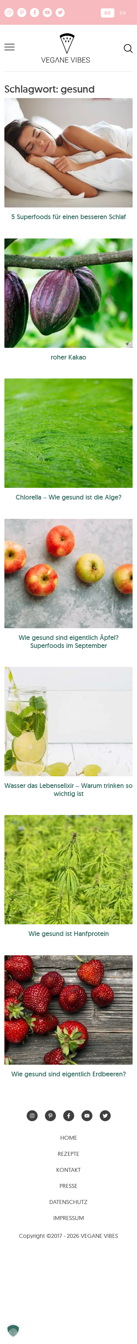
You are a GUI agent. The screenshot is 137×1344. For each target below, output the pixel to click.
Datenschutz (68, 1201)
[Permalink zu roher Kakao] (68, 293)
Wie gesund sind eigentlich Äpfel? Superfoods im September (69, 641)
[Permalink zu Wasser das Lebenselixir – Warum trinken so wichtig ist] (68, 721)
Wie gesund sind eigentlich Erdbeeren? (68, 1074)
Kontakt (68, 1169)
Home (68, 1137)
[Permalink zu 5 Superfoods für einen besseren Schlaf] (68, 152)
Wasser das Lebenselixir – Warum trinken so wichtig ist (68, 789)
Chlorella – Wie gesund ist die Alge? (69, 497)
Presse (68, 1185)
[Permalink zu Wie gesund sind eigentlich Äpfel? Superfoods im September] (68, 573)
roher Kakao (68, 357)
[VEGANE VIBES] (65, 47)
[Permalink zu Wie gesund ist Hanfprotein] (68, 869)
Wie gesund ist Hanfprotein (68, 933)
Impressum (68, 1217)
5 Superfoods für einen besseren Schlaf (68, 217)
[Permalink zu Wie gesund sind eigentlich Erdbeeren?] (68, 1010)
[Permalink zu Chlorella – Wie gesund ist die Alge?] (68, 433)
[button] (13, 1331)
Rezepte (68, 1153)
